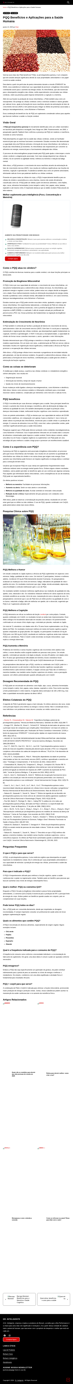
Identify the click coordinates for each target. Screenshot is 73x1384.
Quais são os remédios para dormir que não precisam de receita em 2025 (23, 1074)
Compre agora (13, 258)
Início (4, 7)
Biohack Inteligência (10, 1358)
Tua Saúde (14, 13)
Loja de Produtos (9, 1350)
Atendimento (7, 1362)
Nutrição (6, 13)
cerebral (43, 614)
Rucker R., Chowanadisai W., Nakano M (18, 720)
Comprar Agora (11, 1339)
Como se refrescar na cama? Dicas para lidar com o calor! (57, 1219)
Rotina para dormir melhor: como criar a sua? (57, 1074)
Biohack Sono (8, 1354)
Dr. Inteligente (19, 1380)
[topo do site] (68, 1380)
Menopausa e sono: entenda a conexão (22, 1219)
